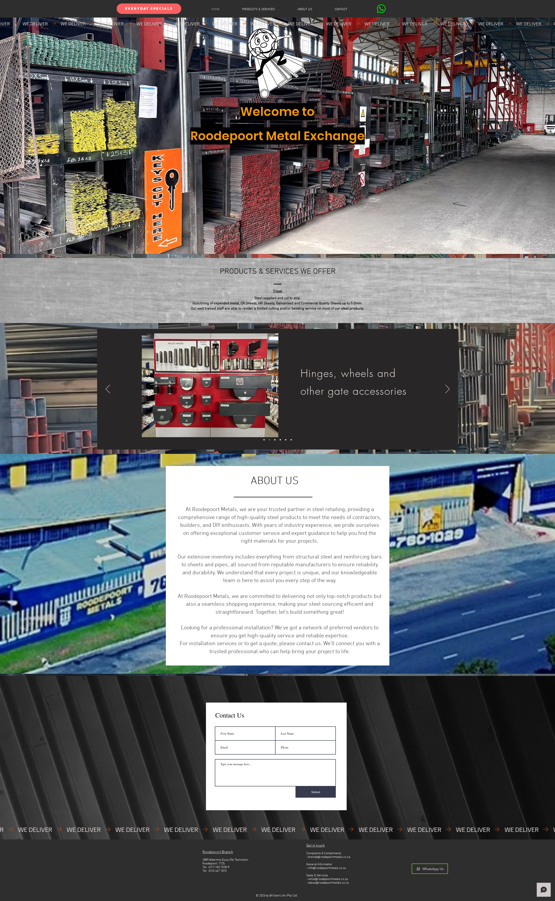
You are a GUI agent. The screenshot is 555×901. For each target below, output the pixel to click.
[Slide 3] (275, 439)
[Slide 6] (291, 439)
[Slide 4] (280, 439)
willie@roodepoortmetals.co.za (328, 879)
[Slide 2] (264, 439)
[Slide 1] (269, 439)
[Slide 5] (285, 439)
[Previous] (108, 389)
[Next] (447, 389)
